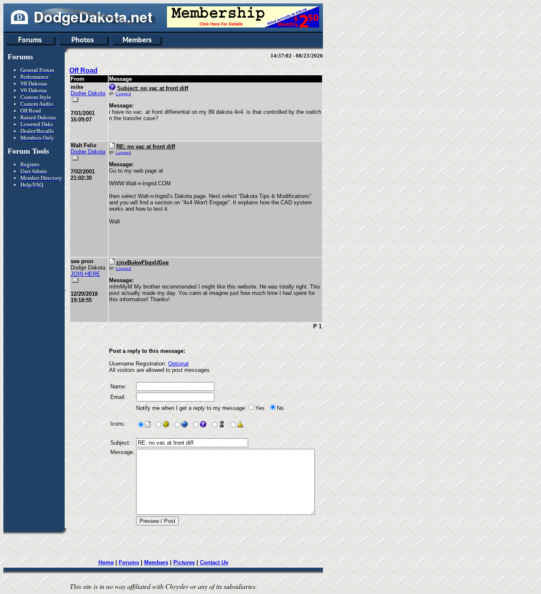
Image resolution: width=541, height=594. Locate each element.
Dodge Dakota (88, 93)
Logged (123, 93)
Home (106, 562)
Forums (129, 562)
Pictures (184, 562)
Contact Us (214, 562)
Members (156, 562)
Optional (178, 363)
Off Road (83, 70)
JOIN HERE (85, 274)
